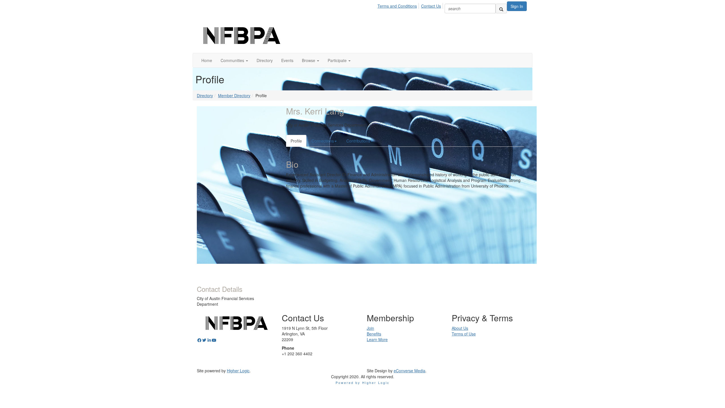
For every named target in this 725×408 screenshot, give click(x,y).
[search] (501, 8)
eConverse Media (409, 370)
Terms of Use (464, 334)
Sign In (517, 6)
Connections (323, 141)
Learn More (377, 339)
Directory (205, 95)
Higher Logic (238, 370)
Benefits (374, 334)
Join (370, 328)
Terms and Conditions (397, 6)
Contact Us (431, 6)
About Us (460, 328)
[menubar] (411, 5)
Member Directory (234, 95)
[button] (234, 60)
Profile (296, 141)
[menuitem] (399, 5)
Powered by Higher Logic (363, 382)
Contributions (358, 141)
